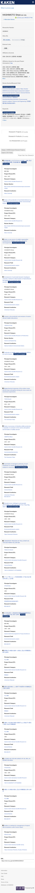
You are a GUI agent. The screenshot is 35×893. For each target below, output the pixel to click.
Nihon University (8, 193)
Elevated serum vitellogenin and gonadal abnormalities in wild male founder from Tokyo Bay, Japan (16, 505)
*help (31, 17)
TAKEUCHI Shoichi (8, 550)
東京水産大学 (7, 496)
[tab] (18, 132)
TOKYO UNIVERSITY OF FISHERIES (12, 570)
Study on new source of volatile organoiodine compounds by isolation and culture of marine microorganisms (15, 241)
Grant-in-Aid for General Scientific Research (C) (15, 669)
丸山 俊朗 (6, 659)
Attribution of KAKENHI (7, 885)
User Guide (4, 873)
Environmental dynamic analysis (11, 89)
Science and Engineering (19, 101)
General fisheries (25, 92)
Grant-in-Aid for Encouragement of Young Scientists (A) (17, 633)
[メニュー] (33, 2)
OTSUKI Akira (7, 586)
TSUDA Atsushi (7, 399)
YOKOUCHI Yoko (8, 325)
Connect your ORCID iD (23, 17)
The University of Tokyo (9, 419)
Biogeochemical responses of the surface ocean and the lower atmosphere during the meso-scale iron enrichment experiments (17, 390)
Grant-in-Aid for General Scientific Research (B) (15, 596)
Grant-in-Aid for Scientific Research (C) (13, 181)
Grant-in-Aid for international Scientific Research (15, 560)
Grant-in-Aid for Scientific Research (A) (13, 409)
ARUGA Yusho (7, 834)
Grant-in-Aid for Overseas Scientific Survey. (14, 844)
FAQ (2, 876)
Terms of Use (4, 882)
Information (4, 870)
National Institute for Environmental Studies (14, 345)
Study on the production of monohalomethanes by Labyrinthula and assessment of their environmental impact (17, 201)
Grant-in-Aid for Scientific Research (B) (13, 260)
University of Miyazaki (9, 680)
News (2, 879)
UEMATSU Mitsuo (8, 436)
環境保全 (15, 97)
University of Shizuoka (9, 309)
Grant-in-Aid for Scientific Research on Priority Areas (16, 335)
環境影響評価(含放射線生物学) (11, 601)
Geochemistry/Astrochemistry (10, 99)
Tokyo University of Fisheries (11, 534)
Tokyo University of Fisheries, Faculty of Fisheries (15, 849)
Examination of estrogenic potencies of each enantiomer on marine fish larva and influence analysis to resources (15, 465)
